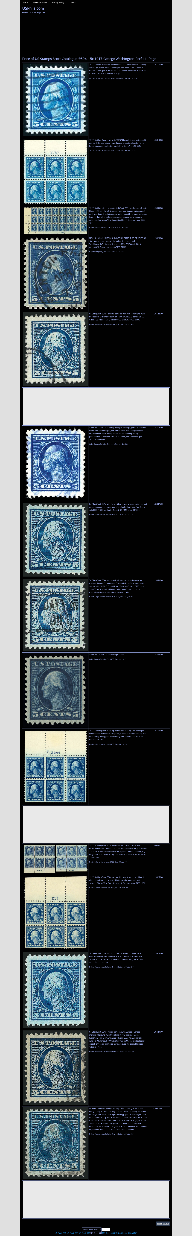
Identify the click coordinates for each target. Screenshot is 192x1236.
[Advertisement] (96, 35)
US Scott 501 (60, 1233)
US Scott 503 (84, 1233)
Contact (72, 2)
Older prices (163, 1223)
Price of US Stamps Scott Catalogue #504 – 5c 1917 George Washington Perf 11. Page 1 (90, 58)
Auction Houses (40, 2)
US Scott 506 (120, 1233)
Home (25, 2)
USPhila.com (33, 8)
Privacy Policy (58, 2)
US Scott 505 (108, 1233)
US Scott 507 (131, 1233)
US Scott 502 (72, 1233)
